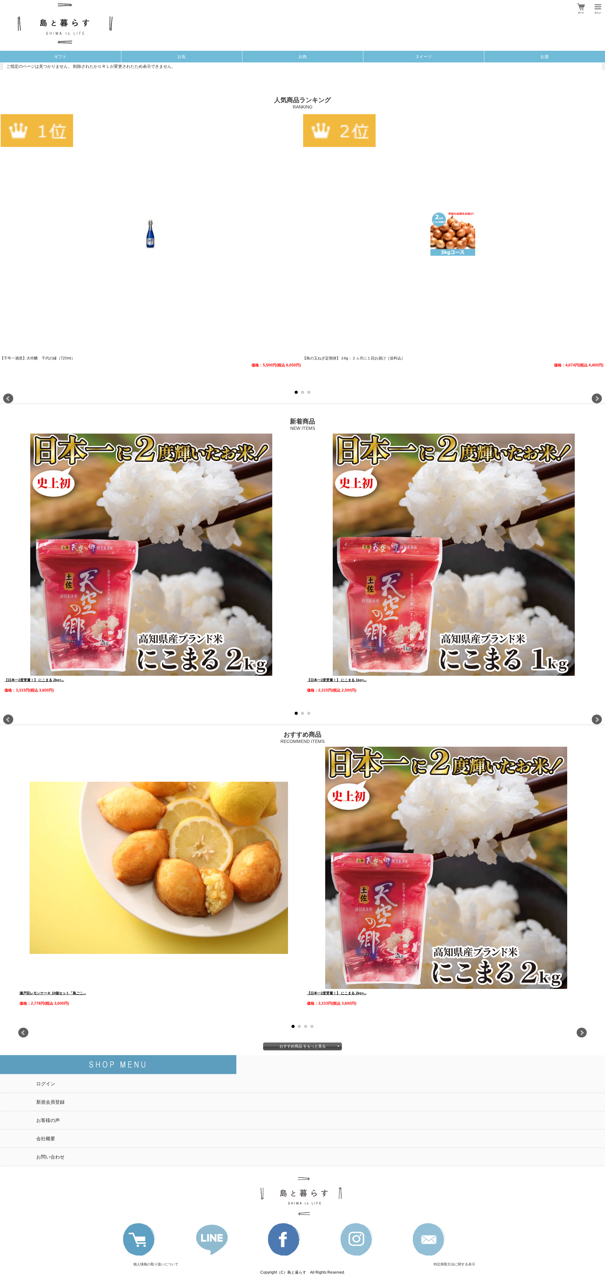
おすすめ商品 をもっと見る (302, 1046)
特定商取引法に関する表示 (454, 1264)
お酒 (544, 57)
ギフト (60, 57)
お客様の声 (48, 1120)
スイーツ (423, 57)
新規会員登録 (50, 1102)
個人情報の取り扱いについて (155, 1264)
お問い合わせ (50, 1156)
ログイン (45, 1083)
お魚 (181, 57)
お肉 (302, 57)
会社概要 (45, 1138)
